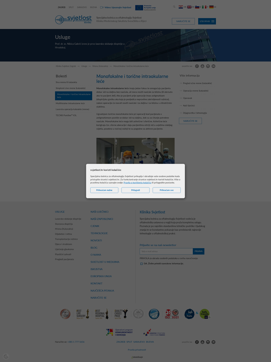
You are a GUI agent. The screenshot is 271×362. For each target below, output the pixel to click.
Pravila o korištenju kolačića (137, 182)
